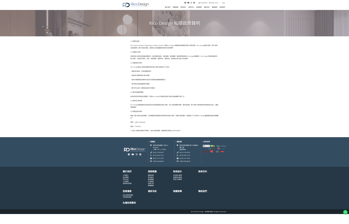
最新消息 (206, 7)
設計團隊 (126, 177)
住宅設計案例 (177, 175)
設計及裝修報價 (128, 195)
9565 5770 (214, 3)
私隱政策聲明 (129, 203)
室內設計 (151, 177)
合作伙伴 (126, 179)
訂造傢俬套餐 (127, 197)
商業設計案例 (177, 177)
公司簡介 (126, 175)
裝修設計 (183, 7)
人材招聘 (126, 181)
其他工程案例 (177, 179)
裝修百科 (191, 7)
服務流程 (151, 175)
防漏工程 (151, 183)
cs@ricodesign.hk (158, 161)
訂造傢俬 (151, 181)
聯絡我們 (222, 7)
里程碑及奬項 (127, 183)
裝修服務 (151, 179)
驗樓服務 (151, 185)
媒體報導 (214, 7)
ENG (223, 3)
